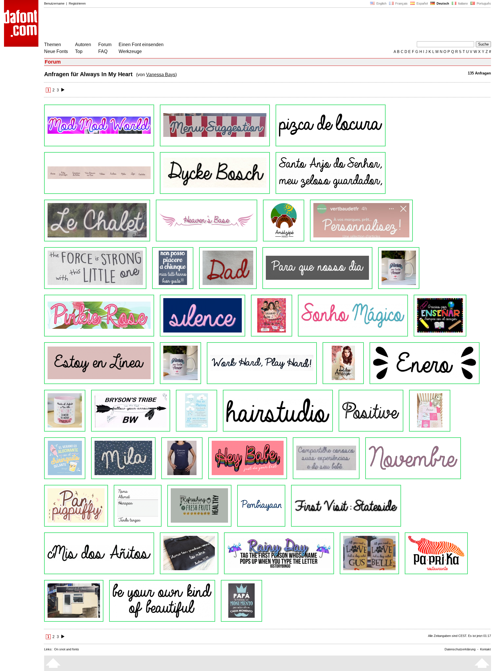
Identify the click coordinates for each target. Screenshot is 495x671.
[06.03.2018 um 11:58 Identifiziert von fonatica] (76, 505)
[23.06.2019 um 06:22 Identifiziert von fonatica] (424, 363)
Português (483, 3)
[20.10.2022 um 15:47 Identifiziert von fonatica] (284, 220)
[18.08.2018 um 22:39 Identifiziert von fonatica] (430, 410)
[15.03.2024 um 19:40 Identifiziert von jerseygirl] (99, 173)
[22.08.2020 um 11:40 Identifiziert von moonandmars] (352, 315)
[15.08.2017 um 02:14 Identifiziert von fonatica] (189, 553)
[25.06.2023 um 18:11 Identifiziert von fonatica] (206, 220)
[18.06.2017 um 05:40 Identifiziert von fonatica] (241, 601)
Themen (52, 44)
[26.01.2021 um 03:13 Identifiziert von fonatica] (272, 315)
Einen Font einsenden (141, 44)
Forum (104, 44)
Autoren (83, 44)
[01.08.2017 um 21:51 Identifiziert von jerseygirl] (369, 553)
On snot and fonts (66, 649)
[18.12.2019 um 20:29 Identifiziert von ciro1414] (261, 363)
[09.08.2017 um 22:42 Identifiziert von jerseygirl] (279, 553)
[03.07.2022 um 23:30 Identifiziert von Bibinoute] (361, 220)
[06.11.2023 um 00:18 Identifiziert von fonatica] (330, 173)
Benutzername (54, 3)
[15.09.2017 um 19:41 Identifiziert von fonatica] (199, 505)
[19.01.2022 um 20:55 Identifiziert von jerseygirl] (228, 268)
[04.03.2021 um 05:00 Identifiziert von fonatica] (99, 315)
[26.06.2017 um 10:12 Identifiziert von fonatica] (74, 601)
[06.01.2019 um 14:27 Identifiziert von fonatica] (277, 410)
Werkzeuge (130, 51)
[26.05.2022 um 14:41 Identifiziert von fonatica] (95, 268)
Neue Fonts (56, 51)
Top (78, 51)
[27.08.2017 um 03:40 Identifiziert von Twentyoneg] (346, 505)
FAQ (102, 51)
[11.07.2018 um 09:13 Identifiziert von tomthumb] (247, 458)
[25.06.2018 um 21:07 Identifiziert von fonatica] (326, 458)
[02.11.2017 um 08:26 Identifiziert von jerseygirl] (137, 505)
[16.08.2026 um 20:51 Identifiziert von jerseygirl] (99, 125)
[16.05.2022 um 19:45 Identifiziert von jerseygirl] (173, 268)
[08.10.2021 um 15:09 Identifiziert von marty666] (317, 268)
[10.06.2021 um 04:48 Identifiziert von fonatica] (399, 268)
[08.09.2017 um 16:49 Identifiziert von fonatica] (261, 505)
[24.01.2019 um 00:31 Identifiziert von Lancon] (131, 410)
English (381, 3)
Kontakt (485, 649)
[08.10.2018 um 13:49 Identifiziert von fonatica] (371, 410)
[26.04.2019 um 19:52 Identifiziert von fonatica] (65, 410)
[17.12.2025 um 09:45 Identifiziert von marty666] (330, 125)
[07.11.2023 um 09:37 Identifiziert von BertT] (214, 173)
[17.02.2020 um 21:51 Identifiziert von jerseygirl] (99, 363)
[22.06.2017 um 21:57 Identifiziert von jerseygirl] (162, 601)
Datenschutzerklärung (460, 649)
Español (422, 3)
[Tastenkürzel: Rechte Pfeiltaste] (63, 90)
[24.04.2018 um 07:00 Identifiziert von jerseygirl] (413, 458)
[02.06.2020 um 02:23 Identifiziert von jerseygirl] (440, 315)
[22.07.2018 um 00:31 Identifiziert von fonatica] (123, 458)
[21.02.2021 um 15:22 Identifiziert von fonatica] (202, 315)
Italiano (462, 3)
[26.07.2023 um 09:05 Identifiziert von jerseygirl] (97, 220)
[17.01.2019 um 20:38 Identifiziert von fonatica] (196, 410)
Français (401, 3)
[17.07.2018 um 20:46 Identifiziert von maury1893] (182, 458)
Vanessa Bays (160, 74)
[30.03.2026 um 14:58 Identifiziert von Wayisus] (214, 125)
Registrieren (77, 3)
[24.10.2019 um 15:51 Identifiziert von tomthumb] (343, 363)
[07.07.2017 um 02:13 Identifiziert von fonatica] (436, 553)
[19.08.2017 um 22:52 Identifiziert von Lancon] (99, 553)
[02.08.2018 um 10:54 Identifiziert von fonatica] (65, 458)
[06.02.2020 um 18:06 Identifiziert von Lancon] (180, 363)
